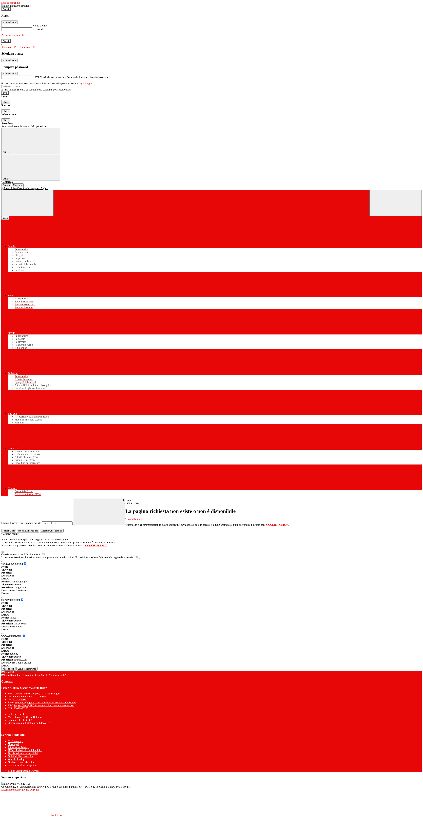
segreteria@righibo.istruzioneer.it (45, 702)
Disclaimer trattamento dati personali (20, 789)
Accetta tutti (51, 531)
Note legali (13, 744)
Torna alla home (133, 519)
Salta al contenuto (10, 2)
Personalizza (9, 531)
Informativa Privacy (18, 747)
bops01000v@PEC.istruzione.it (44, 705)
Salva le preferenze (27, 669)
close (5, 218)
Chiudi (6, 102)
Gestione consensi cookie (21, 762)
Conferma (17, 185)
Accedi (6, 9)
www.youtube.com (11, 635)
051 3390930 (19, 699)
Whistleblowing (16, 759)
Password (38, 29)
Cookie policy (15, 741)
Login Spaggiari (86, 83)
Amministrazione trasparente (23, 765)
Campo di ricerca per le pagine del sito (21, 523)
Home (128, 500)
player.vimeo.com (10, 599)
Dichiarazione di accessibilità (23, 753)
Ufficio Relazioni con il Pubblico (25, 750)
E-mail (36, 76)
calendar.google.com (12, 563)
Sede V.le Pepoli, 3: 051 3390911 (30, 696)
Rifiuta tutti (28, 531)
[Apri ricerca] (395, 203)
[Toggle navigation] (27, 203)
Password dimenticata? (13, 35)
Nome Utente (40, 25)
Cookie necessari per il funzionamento (21, 554)
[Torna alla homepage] (211, 188)
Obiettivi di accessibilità (20, 756)
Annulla (6, 185)
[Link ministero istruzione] (16, 5)
